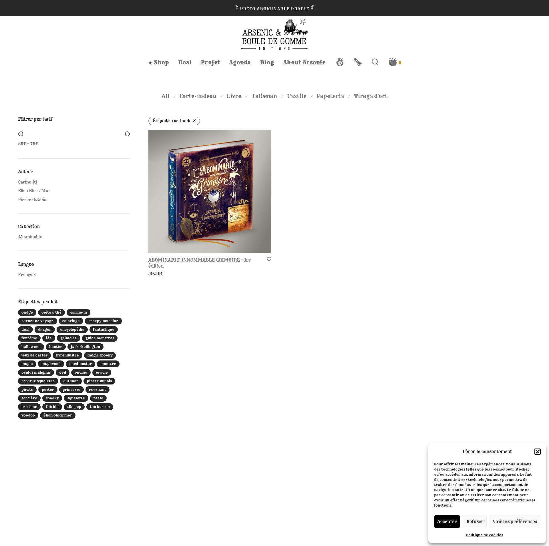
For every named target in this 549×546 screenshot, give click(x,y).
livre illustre (67, 355)
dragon (44, 329)
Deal (185, 62)
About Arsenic (304, 62)
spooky (52, 398)
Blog (267, 62)
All (165, 96)
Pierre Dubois (32, 199)
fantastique (103, 329)
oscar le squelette (38, 381)
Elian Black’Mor (34, 190)
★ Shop (158, 62)
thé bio (52, 406)
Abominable (30, 237)
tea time (29, 406)
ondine (81, 372)
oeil (62, 372)
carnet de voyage (37, 321)
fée (49, 338)
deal (25, 329)
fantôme (29, 338)
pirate (27, 389)
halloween (31, 346)
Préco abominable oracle (274, 8)
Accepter (447, 521)
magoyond (51, 364)
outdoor (70, 381)
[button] (537, 452)
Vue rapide (157, 273)
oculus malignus (36, 372)
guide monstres (99, 338)
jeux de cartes (34, 355)
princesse (71, 389)
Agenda (240, 62)
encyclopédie (72, 329)
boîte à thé (51, 312)
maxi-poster (80, 364)
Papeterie (330, 96)
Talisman (264, 96)
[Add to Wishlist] (269, 259)
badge (27, 312)
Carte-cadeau (198, 96)
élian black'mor (57, 415)
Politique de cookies (484, 535)
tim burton (100, 406)
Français (26, 274)
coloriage (71, 321)
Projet (210, 62)
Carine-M (27, 182)
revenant (97, 389)
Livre (234, 96)
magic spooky (99, 355)
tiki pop (74, 406)
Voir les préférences (515, 521)
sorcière (29, 398)
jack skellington (85, 346)
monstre (108, 364)
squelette (76, 398)
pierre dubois (99, 381)
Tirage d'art (370, 96)
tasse (98, 398)
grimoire (68, 338)
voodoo (28, 415)
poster (48, 389)
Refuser (475, 521)
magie (27, 364)
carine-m (78, 312)
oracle (102, 372)
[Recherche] (375, 62)
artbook (171, 120)
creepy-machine (103, 321)
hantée (55, 346)
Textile (297, 96)
